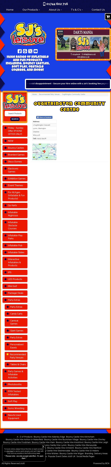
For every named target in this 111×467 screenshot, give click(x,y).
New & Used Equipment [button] (14, 417)
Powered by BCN (101, 463)
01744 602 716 (57, 4)
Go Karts (12, 205)
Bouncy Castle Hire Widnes (45, 453)
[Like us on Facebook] (20, 51)
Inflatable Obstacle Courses (13, 225)
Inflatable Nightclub (13, 214)
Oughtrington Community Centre (73, 94)
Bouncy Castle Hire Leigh (96, 442)
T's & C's (76, 9)
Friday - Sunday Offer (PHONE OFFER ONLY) (15, 131)
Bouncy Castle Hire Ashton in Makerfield (24, 439)
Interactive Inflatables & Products (14, 262)
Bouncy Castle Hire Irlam (43, 442)
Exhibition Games (16, 178)
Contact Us (98, 9)
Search (14, 119)
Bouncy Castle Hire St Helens (85, 451)
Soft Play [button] (12, 401)
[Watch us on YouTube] (35, 51)
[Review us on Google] (25, 51)
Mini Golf (12, 286)
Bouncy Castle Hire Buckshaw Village (61, 439)
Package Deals (15, 293)
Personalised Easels (16, 346)
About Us (55, 9)
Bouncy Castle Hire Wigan (72, 453)
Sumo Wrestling (16, 408)
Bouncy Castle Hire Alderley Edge (49, 437)
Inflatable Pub (15, 245)
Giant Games (16, 330)
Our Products (31, 9)
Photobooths (15, 384)
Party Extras (16, 307)
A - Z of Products (25, 437)
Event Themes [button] (15, 185)
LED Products (15, 279)
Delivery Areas (101, 453)
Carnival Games (14, 322)
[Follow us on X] (30, 51)
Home (9, 9)
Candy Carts (16, 313)
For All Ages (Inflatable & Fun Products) (16, 195)
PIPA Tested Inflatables (14, 393)
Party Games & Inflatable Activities (15, 374)
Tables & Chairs (18, 364)
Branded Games (16, 154)
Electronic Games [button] (13, 170)
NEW (10, 141)
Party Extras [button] (14, 300)
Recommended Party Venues (18, 356)
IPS (9, 272)
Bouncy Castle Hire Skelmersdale (54, 451)
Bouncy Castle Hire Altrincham (80, 437)
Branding (89, 453)
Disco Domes (15, 161)
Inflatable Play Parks (15, 237)
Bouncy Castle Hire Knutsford (69, 442)
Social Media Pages (85, 456)
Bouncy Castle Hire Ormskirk (60, 448)
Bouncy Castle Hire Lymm (55, 445)
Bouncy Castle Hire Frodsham (17, 442)
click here (9, 451)
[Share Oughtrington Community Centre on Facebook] (44, 117)
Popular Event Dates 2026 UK (61, 456)
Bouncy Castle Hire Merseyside (82, 445)
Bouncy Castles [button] (16, 148)
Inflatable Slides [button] (16, 252)
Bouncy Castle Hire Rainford (88, 448)
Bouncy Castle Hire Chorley (92, 439)
